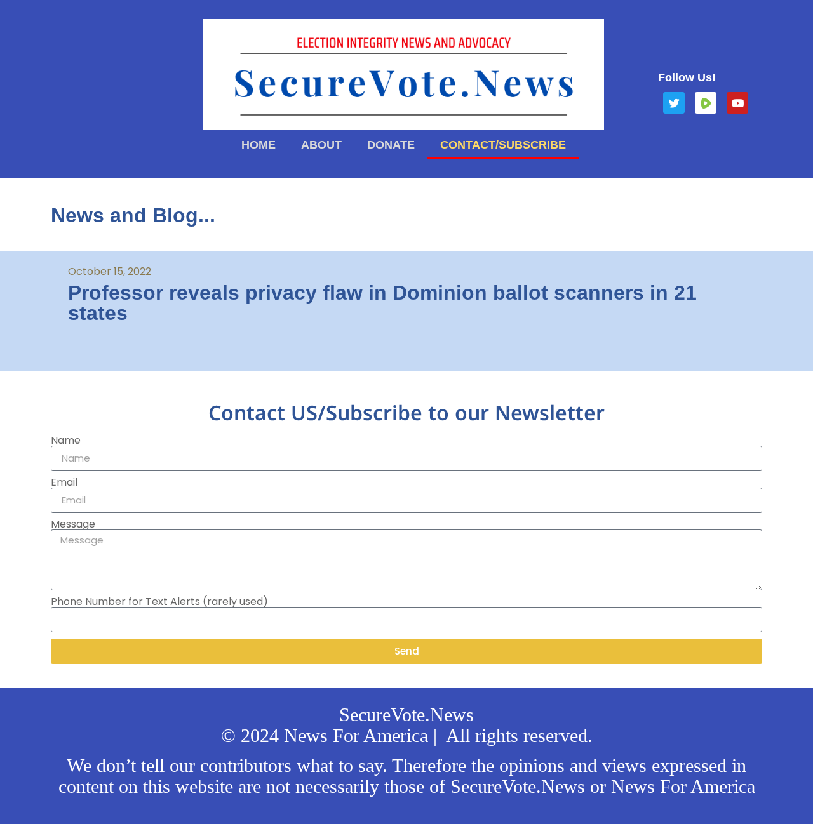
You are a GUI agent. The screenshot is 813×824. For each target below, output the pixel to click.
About (321, 144)
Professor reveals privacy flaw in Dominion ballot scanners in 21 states (382, 302)
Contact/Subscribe (503, 144)
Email (64, 482)
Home (258, 144)
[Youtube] (737, 103)
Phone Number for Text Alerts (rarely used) (159, 602)
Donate (391, 144)
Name (66, 440)
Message (73, 524)
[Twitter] (674, 103)
